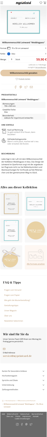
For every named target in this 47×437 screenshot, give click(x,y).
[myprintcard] (23, 5)
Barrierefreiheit (37, 414)
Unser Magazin (10, 310)
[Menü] (3, 2)
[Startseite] (3, 400)
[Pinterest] (20, 87)
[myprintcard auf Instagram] (17, 424)
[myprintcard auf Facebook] (22, 424)
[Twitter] (26, 87)
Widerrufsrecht (12, 414)
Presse (17, 416)
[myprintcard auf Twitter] (31, 424)
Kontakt (35, 416)
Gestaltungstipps (11, 305)
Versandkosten (40, 67)
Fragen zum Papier (12, 295)
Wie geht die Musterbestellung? (17, 300)
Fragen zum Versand (12, 290)
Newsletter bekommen (13, 321)
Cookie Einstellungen (22, 419)
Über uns (8, 316)
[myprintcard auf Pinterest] (26, 424)
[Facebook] (15, 87)
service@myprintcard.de (17, 355)
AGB (3, 414)
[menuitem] (41, 2)
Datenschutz (25, 414)
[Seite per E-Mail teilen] (31, 87)
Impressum (26, 416)
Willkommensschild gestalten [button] (23, 73)
